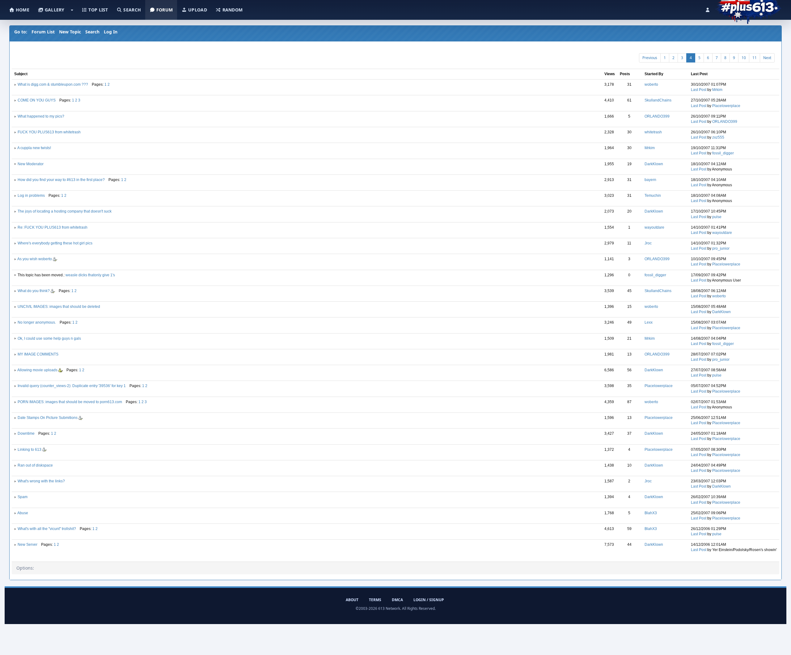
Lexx (649, 322)
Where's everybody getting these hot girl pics (55, 243)
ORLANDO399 (657, 116)
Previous (649, 57)
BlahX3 (651, 513)
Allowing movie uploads (37, 370)
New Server (27, 544)
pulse (716, 217)
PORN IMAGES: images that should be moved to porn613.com (70, 402)
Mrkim (717, 90)
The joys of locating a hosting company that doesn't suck (65, 211)
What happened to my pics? (41, 116)
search (131, 10)
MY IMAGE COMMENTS (38, 354)
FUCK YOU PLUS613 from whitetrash (49, 132)
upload (197, 10)
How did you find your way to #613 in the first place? (61, 180)
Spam (22, 497)
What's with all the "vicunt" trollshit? (47, 529)
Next (767, 57)
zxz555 (718, 137)
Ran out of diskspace (35, 465)
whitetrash (653, 132)
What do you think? (34, 291)
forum (164, 10)
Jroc (648, 243)
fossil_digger (723, 153)
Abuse (22, 513)
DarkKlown (654, 164)
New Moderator (31, 164)
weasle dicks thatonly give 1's (90, 275)
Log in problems (31, 195)
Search (92, 32)
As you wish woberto (35, 259)
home (22, 10)
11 (754, 57)
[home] (748, 7)
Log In (110, 32)
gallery (53, 10)
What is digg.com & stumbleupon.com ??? (53, 84)
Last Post (698, 90)
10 (744, 57)
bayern (650, 180)
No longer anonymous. (37, 322)
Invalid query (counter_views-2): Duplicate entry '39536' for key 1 (72, 386)
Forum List (43, 32)
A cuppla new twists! (34, 148)
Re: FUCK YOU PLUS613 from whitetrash (52, 227)
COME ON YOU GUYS (37, 100)
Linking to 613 (30, 449)
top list (97, 10)
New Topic (70, 32)
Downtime (26, 433)
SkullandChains (658, 100)
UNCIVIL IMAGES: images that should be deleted (59, 306)
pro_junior (721, 248)
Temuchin (653, 195)
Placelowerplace (726, 106)
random (232, 10)
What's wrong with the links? (41, 481)
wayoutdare (654, 227)
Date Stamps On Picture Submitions (48, 418)
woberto (651, 84)
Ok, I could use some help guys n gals (49, 338)
